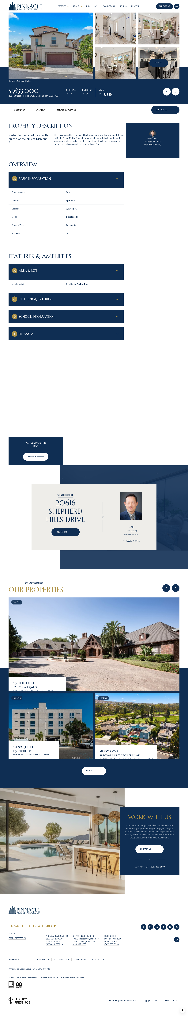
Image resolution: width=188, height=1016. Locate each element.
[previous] (166, 588)
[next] (175, 588)
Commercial (109, 6)
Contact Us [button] (164, 6)
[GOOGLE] (176, 939)
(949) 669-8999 (111, 944)
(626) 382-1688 (79, 944)
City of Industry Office (84, 936)
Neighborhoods (61, 960)
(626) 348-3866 (154, 142)
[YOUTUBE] (163, 927)
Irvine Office (110, 936)
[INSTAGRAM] (150, 927)
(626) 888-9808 (157, 867)
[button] (165, 110)
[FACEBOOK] (143, 927)
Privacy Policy (172, 1000)
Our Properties (42, 960)
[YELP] (176, 927)
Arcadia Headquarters (57, 936)
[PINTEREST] (170, 927)
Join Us (123, 6)
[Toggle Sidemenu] (176, 6)
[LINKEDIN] (157, 927)
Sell (96, 6)
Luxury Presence (127, 1000)
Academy (135, 6)
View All (158, 63)
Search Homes (81, 960)
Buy (88, 6)
